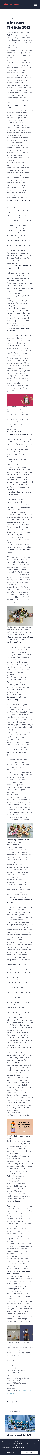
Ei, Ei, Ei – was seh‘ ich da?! (19, 1435)
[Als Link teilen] (21, 1402)
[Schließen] (37, 1441)
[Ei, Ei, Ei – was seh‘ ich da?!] (20, 1423)
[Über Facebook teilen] (7, 1402)
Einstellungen (10, 1452)
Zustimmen (29, 1452)
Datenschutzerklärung (17, 1447)
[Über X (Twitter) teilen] (12, 1402)
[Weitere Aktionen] (32, 19)
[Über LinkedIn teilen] (17, 1402)
